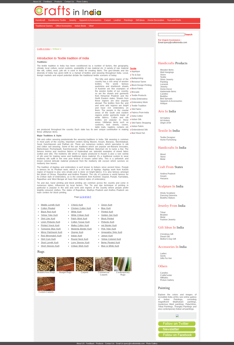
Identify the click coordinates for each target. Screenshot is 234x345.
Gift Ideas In (167, 227)
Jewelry (72, 20)
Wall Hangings (167, 72)
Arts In (163, 111)
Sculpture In (166, 186)
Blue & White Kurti (110, 246)
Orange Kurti (77, 232)
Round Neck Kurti (79, 239)
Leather (117, 20)
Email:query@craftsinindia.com (172, 42)
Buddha (164, 96)
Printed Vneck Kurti (50, 225)
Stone (163, 157)
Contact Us (69, 2)
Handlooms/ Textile (57, 20)
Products (58, 2)
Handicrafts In (168, 147)
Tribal (162, 212)
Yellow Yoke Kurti (49, 215)
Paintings (128, 20)
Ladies (163, 253)
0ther (91, 26)
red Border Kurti (109, 225)
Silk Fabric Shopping (141, 123)
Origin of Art (165, 123)
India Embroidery (139, 99)
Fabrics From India (140, 112)
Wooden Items (167, 70)
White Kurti (76, 212)
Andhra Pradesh (167, 173)
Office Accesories (64, 26)
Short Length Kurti (49, 242)
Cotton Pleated (48, 208)
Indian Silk (136, 119)
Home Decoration (156, 20)
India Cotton (137, 116)
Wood (163, 154)
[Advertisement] (95, 38)
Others (162, 266)
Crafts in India (43, 49)
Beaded (164, 215)
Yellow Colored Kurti (111, 239)
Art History (165, 120)
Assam (163, 176)
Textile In (165, 130)
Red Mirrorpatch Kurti (51, 236)
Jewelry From (167, 205)
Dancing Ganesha (168, 195)
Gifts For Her (166, 258)
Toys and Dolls (174, 20)
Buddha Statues (167, 198)
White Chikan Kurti (80, 215)
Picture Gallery (167, 280)
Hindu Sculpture (167, 193)
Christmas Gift (166, 234)
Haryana (164, 178)
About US (37, 2)
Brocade (135, 92)
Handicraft (40, 20)
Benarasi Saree (139, 82)
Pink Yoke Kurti (108, 229)
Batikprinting (137, 78)
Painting (164, 82)
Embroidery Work (140, 102)
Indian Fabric (138, 126)
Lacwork (164, 84)
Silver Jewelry (166, 79)
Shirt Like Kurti (48, 218)
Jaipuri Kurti (107, 236)
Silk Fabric (136, 109)
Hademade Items (168, 91)
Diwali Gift (165, 236)
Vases (163, 74)
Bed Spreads (166, 98)
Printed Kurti (107, 212)
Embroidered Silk (140, 129)
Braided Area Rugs (46, 272)
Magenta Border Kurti (81, 229)
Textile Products (139, 95)
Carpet (107, 20)
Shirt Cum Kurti (48, 239)
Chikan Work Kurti (80, 246)
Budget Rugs (65, 272)
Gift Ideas (140, 20)
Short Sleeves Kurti (50, 246)
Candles (164, 94)
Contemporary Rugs (123, 273)
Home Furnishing (168, 140)
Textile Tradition (139, 105)
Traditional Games (44, 26)
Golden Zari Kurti (109, 215)
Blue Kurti (106, 208)
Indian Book (80, 26)
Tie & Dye (136, 75)
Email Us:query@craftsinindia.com (130, 343)
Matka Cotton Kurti (80, 225)
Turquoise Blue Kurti (51, 229)
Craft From (166, 167)
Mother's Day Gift (168, 239)
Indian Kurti (76, 236)
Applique (136, 71)
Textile (133, 68)
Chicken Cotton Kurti (81, 208)
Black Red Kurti (48, 212)
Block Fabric (137, 88)
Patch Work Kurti (79, 218)
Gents (163, 256)
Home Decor (166, 89)
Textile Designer (167, 137)
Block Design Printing (142, 85)
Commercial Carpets (103, 273)
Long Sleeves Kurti (80, 242)
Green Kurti (106, 205)
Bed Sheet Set (138, 133)
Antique (56, 49)
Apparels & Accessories (90, 20)
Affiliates (164, 277)
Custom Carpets (46, 292)
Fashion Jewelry (167, 219)
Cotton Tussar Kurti (80, 222)
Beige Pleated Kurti (110, 242)
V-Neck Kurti (77, 205)
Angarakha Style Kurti (111, 232)
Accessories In (168, 247)
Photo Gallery (82, 2)
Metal (162, 159)
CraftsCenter (166, 275)
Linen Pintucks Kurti (50, 222)
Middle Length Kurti (50, 205)
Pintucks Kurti (107, 222)
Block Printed (107, 218)
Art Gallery (165, 118)
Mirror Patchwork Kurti (51, 232)
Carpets (84, 272)
